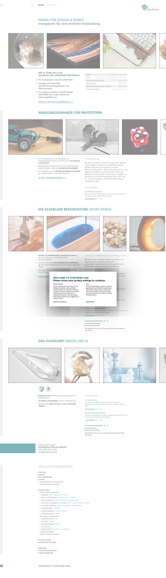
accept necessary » (60, 301)
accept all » (90, 301)
